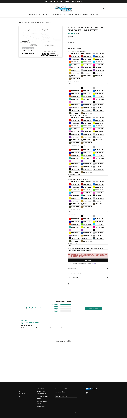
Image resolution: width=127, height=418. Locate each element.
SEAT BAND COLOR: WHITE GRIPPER (78, 86)
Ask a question (73, 277)
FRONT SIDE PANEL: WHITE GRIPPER (78, 145)
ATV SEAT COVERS (44, 14)
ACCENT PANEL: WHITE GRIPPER (77, 115)
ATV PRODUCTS (33, 14)
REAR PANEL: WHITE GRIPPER (76, 214)
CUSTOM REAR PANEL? (74, 209)
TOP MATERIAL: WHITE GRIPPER (77, 51)
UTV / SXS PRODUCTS (57, 14)
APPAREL (85, 14)
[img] (24, 320)
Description (72, 268)
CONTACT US (22, 394)
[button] (71, 33)
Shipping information (75, 273)
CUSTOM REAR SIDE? (74, 174)
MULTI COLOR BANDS (74, 81)
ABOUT (20, 391)
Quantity (71, 42)
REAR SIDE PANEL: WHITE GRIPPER (78, 179)
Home (20, 22)
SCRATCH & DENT (93, 14)
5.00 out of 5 (37, 307)
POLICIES (21, 396)
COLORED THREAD (73, 243)
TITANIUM (68, 14)
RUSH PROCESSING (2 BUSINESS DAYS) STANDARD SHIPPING (86, 248)
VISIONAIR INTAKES (77, 14)
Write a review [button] (93, 308)
